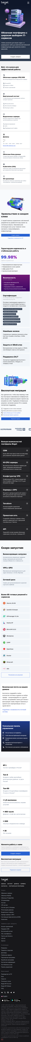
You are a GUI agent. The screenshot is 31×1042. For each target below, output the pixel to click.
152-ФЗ (3, 938)
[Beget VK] (2, 993)
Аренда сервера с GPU (7, 914)
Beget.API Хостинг (6, 983)
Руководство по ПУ (6, 974)
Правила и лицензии (7, 950)
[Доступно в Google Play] (16, 1000)
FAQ (2, 988)
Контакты (4, 886)
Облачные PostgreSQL (7, 898)
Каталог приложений (7, 926)
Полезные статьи (6, 981)
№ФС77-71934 (5, 1009)
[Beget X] (5, 993)
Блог (2, 976)
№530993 (11, 1006)
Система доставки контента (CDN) (10, 917)
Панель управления (6, 967)
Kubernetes (4, 919)
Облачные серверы (6, 893)
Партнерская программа (16, 886)
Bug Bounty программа (7, 960)
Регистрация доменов (7, 910)
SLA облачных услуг (6, 964)
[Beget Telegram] (11, 993)
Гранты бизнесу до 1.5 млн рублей (11, 412)
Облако (3, 883)
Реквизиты (4, 948)
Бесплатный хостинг (7, 931)
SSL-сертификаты (6, 933)
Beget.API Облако (6, 986)
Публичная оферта (6, 955)
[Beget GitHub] (8, 993)
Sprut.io (3, 940)
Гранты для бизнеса (6, 936)
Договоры (4, 952)
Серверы (23, 883)
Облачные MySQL (6, 895)
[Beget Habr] (14, 993)
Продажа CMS (5, 929)
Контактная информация (8, 962)
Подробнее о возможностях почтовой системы (14, 711)
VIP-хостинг (4, 905)
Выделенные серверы (7, 912)
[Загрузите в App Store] (5, 1000)
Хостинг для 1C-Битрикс (8, 907)
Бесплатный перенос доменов (10, 414)
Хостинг (10, 883)
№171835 (3, 1008)
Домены (16, 883)
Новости (3, 979)
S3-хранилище (5, 900)
